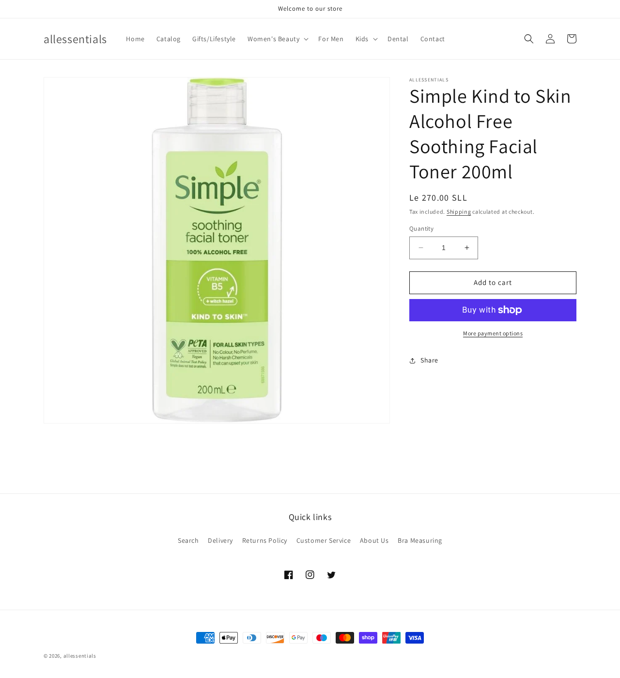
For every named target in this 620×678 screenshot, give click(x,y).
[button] (277, 39)
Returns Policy (264, 540)
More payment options (493, 333)
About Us (374, 540)
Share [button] (429, 360)
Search (188, 540)
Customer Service (323, 540)
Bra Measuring (420, 540)
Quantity (421, 228)
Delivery (220, 540)
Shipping (459, 211)
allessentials (79, 655)
